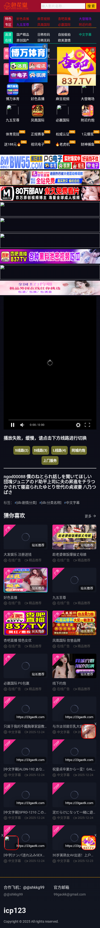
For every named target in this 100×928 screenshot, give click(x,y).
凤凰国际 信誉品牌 (66, 640)
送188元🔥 (12, 144)
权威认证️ (62, 134)
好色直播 (10, 597)
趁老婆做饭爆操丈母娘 (69, 554)
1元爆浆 (88, 134)
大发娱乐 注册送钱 (18, 554)
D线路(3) (40, 450)
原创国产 (23, 40)
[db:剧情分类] (27, 503)
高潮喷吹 (64, 72)
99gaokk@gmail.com (70, 894)
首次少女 (43, 72)
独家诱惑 (23, 72)
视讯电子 (37, 144)
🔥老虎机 (62, 144)
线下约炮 (59, 683)
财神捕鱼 (87, 144)
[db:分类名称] (51, 503)
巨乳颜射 (85, 72)
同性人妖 (23, 56)
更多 (88, 516)
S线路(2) (21, 450)
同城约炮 (78, 450)
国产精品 (23, 34)
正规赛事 (37, 134)
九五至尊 (59, 597)
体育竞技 (12, 134)
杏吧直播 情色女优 (18, 640)
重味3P (23, 66)
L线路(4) (59, 450)
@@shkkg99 (13, 894)
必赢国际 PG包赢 (16, 683)
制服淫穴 (23, 50)
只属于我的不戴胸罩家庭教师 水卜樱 (31, 726)
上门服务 (50, 460)
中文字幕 (73, 503)
